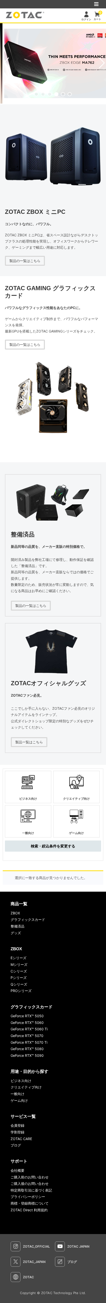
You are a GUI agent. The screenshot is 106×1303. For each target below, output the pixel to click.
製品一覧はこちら (29, 742)
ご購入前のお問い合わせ (30, 1177)
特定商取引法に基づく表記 (31, 1190)
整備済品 (17, 926)
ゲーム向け (19, 1100)
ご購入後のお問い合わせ (30, 1183)
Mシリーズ (19, 964)
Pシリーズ (19, 977)
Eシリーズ (18, 958)
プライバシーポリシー (28, 1196)
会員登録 (17, 1125)
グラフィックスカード (28, 919)
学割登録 (17, 1132)
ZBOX (15, 913)
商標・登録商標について (30, 1203)
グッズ (16, 933)
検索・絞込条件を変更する (53, 846)
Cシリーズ (19, 971)
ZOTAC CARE (21, 1139)
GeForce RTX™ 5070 (27, 1036)
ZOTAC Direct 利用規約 (29, 1210)
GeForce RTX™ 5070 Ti (29, 1042)
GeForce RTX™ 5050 (27, 1016)
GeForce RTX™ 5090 (27, 1055)
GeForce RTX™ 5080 (27, 1049)
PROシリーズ (21, 991)
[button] (36, 94)
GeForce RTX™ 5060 (27, 1022)
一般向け (17, 1094)
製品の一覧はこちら (24, 261)
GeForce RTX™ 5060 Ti (29, 1029)
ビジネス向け (21, 1081)
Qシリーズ (19, 984)
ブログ (16, 1145)
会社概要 (17, 1170)
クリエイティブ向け (26, 1087)
